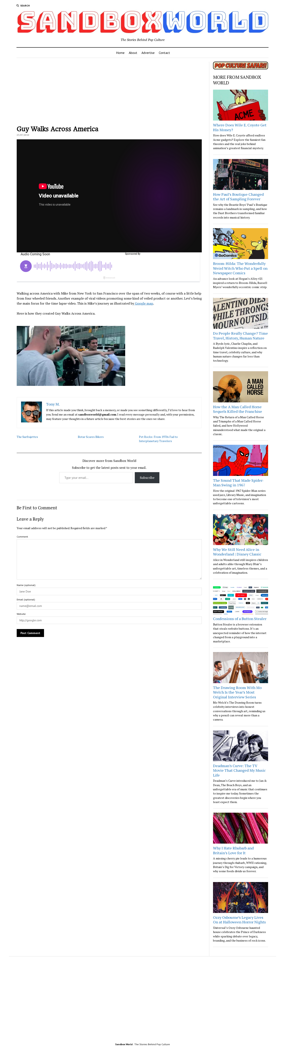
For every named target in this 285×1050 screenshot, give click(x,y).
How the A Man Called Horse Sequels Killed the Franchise (237, 409)
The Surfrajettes (27, 437)
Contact (164, 53)
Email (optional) (26, 599)
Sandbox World (123, 1044)
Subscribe (147, 477)
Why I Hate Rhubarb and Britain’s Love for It (233, 850)
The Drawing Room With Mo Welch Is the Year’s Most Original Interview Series (237, 692)
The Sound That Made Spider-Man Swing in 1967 (238, 483)
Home (120, 53)
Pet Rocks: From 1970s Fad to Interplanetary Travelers (158, 439)
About (133, 53)
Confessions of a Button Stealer (239, 618)
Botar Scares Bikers (91, 437)
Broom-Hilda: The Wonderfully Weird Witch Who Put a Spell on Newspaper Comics (240, 268)
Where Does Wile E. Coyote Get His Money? (239, 127)
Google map (143, 303)
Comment (22, 536)
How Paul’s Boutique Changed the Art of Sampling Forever (238, 197)
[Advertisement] (109, 91)
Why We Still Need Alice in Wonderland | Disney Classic (237, 552)
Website (21, 613)
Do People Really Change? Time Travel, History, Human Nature (240, 336)
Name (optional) (26, 585)
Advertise (148, 53)
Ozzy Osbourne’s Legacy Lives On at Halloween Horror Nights (239, 920)
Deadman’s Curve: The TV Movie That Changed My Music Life (239, 770)
